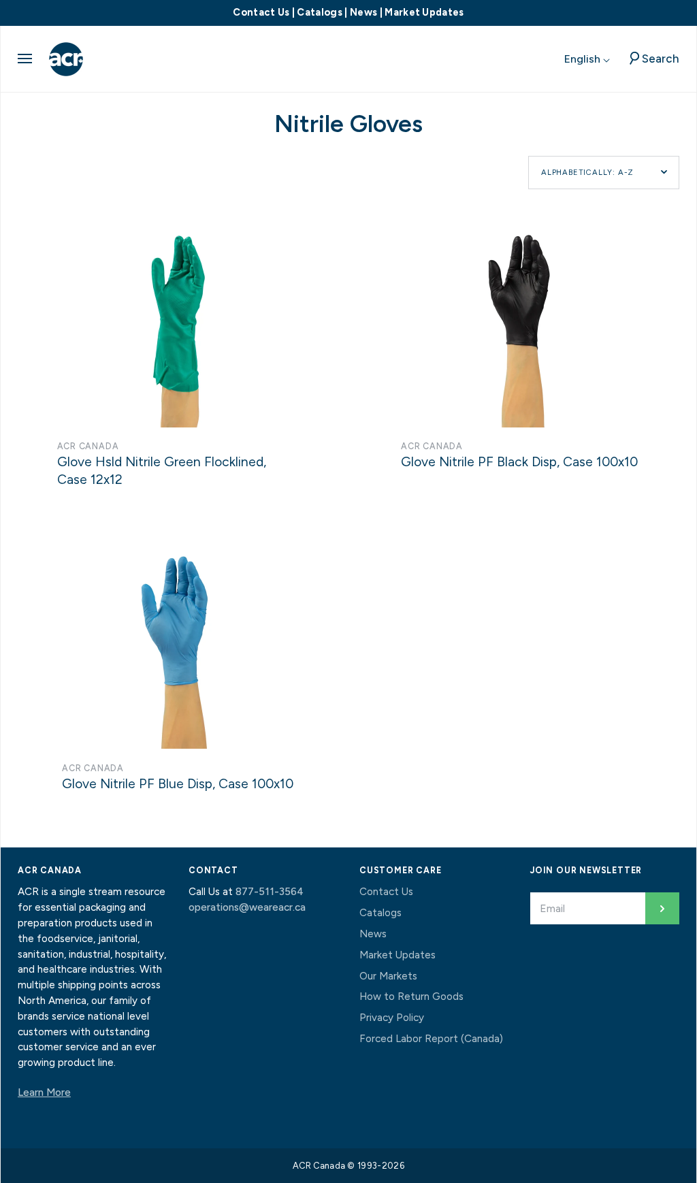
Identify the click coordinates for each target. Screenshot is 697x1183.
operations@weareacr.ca (247, 907)
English (583, 58)
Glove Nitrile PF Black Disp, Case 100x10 (519, 462)
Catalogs (319, 12)
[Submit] (662, 908)
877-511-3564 (270, 892)
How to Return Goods (411, 996)
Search (660, 58)
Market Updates (424, 12)
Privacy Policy (391, 1017)
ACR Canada (88, 446)
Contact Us (261, 12)
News (363, 12)
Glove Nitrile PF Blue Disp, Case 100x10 (177, 784)
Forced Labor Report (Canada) (431, 1039)
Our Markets (388, 976)
